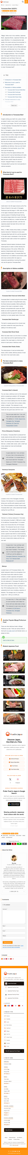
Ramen (7, 1016)
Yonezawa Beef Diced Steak (14, 94)
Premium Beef (12, 835)
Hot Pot (7, 1034)
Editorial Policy (12, 1137)
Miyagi (15, 10)
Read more (14, 105)
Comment (5, 909)
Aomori (6, 1069)
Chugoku (6, 1112)
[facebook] (8, 1151)
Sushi (6, 1022)
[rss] (17, 1151)
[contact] (19, 1151)
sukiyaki (3, 837)
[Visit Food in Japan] (14, 734)
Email (4, 931)
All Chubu (6, 1093)
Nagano (7, 1091)
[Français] (8, 1006)
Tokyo (6, 1079)
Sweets (7, 1040)
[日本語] (22, 1006)
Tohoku (11, 10)
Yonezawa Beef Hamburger (14, 92)
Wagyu (7, 1031)
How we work (15, 1145)
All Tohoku (6, 1073)
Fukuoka (7, 1120)
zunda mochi (11, 631)
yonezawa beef (9, 837)
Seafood (7, 1028)
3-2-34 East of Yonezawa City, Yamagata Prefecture (13, 610)
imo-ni (19, 148)
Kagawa (7, 1110)
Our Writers (19, 1137)
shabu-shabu (18, 835)
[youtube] (15, 1151)
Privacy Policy (17, 1139)
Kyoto (6, 1100)
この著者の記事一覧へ (14, 891)
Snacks (7, 1043)
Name (4, 926)
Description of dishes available (13, 87)
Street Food (8, 1037)
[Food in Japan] (5, 1)
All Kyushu (6, 1124)
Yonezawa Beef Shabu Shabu (15, 97)
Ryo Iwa (14, 863)
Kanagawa (8, 1081)
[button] (3, 844)
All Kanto (6, 1083)
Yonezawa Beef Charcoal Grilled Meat (16, 90)
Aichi (6, 1089)
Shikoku (6, 1114)
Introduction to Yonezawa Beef (13, 80)
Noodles (7, 1019)
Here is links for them (8, 640)
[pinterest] (14, 1151)
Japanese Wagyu (6, 10)
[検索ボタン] (23, 1)
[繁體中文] (12, 1006)
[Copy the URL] (24, 844)
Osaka (6, 1098)
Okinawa (7, 1122)
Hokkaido (7, 1064)
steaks (24, 835)
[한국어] (15, 1006)
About (6, 1137)
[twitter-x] (10, 1151)
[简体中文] (19, 1006)
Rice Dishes (8, 1025)
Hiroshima (7, 1108)
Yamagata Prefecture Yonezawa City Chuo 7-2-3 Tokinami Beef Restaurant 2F (15, 558)
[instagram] (12, 1151)
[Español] (5, 1006)
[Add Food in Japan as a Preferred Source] (14, 804)
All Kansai (6, 1103)
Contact (10, 1139)
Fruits (6, 1046)
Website (4, 935)
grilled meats (5, 835)
